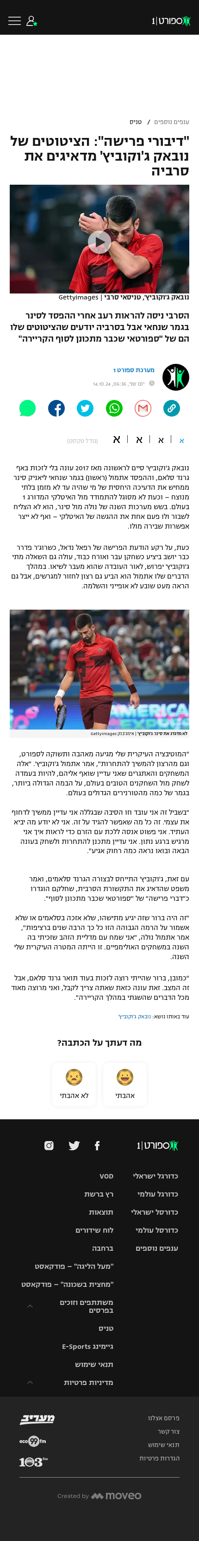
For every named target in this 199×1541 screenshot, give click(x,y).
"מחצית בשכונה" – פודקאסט (67, 1284)
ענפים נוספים (171, 122)
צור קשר (169, 1432)
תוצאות (101, 1212)
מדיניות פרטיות (88, 1382)
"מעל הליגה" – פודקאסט (74, 1266)
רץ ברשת (98, 1194)
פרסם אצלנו (164, 1418)
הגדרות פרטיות (159, 1458)
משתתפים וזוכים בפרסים (86, 1306)
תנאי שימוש (94, 1364)
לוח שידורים (94, 1230)
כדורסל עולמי (157, 1230)
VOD (106, 1176)
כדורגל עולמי (157, 1194)
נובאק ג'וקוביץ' (134, 1016)
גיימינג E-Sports (87, 1346)
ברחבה (102, 1248)
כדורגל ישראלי (155, 1176)
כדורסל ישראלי (154, 1212)
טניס (136, 122)
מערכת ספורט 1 (134, 370)
